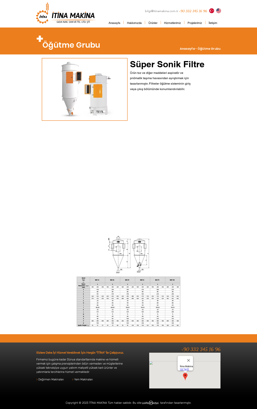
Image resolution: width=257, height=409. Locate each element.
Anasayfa (187, 49)
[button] (153, 22)
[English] (218, 10)
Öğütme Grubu (209, 49)
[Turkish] (211, 10)
